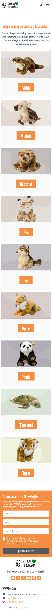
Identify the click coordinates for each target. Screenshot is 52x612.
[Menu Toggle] (48, 5)
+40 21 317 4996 (15, 602)
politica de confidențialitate (21, 539)
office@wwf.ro (14, 598)
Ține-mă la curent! (26, 551)
